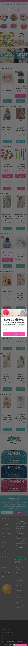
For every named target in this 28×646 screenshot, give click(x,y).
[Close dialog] (25, 310)
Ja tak (14, 334)
